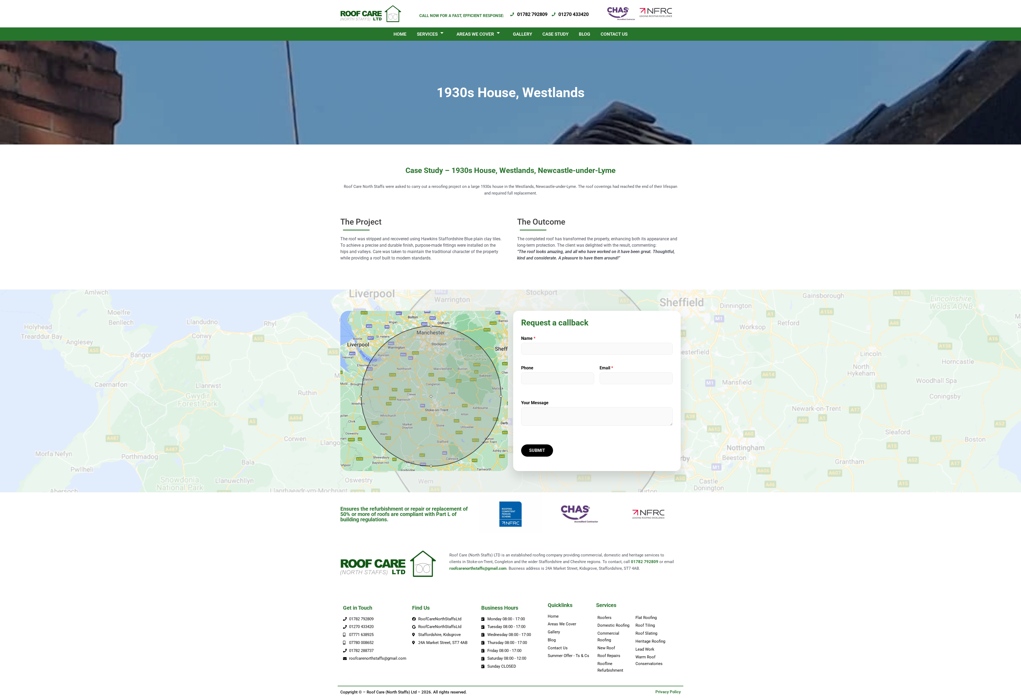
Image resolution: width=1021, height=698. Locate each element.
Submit (537, 450)
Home (400, 34)
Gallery (522, 34)
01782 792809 (644, 561)
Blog (584, 34)
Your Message (535, 402)
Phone (527, 367)
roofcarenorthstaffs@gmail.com (478, 568)
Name (528, 338)
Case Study (555, 34)
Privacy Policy (668, 691)
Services (427, 34)
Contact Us (614, 34)
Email (606, 367)
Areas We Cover (475, 34)
